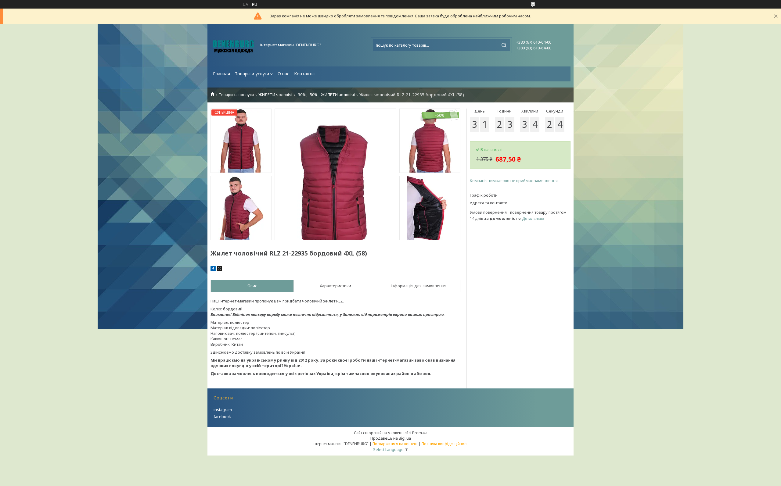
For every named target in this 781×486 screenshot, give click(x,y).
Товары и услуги (252, 74)
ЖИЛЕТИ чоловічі (275, 94)
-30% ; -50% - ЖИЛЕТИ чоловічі (326, 94)
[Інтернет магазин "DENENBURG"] (233, 45)
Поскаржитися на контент (395, 443)
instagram (223, 409)
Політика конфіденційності (445, 443)
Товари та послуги (236, 94)
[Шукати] (504, 45)
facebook (222, 416)
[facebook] (213, 269)
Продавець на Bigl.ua (390, 438)
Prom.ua (419, 432)
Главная (221, 74)
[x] (219, 269)
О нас (283, 74)
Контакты (304, 74)
